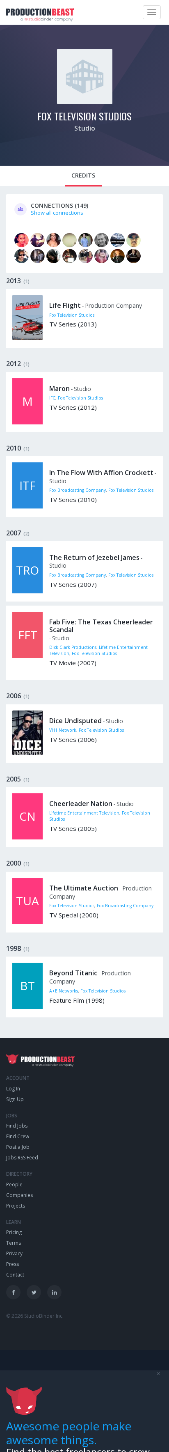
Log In (13, 1088)
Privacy (14, 1253)
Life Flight (65, 305)
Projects (15, 1205)
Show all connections (57, 212)
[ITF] (27, 506)
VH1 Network (62, 730)
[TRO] (27, 591)
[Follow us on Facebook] (13, 1292)
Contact (15, 1274)
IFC (52, 398)
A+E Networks (63, 991)
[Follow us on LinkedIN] (54, 1292)
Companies (19, 1195)
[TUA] (27, 922)
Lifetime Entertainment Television (84, 813)
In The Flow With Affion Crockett (101, 472)
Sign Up (15, 1099)
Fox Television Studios (84, 116)
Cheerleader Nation (80, 803)
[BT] (27, 1006)
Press (12, 1264)
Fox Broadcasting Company (77, 490)
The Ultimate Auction (83, 888)
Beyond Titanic (73, 972)
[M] (27, 422)
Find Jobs (16, 1125)
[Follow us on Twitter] (34, 1292)
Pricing (14, 1232)
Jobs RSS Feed (22, 1157)
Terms (13, 1242)
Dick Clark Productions (72, 647)
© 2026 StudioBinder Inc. (35, 1315)
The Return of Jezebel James (94, 557)
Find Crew (17, 1136)
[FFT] (27, 655)
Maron (59, 388)
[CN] (27, 837)
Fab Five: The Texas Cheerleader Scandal (101, 625)
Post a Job (18, 1146)
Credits (83, 175)
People (14, 1184)
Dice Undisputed (75, 720)
